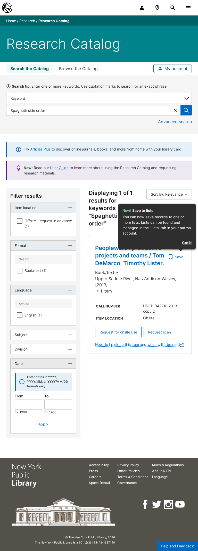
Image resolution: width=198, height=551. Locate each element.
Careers (95, 477)
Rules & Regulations (168, 465)
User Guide (59, 167)
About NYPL (162, 471)
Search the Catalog (29, 68)
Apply (43, 424)
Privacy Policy (128, 465)
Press (93, 471)
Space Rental (99, 483)
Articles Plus (40, 149)
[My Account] (142, 7)
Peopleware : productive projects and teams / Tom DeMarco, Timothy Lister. (129, 255)
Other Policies (128, 471)
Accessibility (99, 465)
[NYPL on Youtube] (180, 504)
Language (160, 477)
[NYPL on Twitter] (157, 504)
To (46, 396)
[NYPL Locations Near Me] (157, 7)
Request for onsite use (118, 332)
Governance (127, 483)
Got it (187, 242)
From (19, 396)
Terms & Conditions (132, 477)
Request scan (159, 332)
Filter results (26, 196)
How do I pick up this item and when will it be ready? (139, 344)
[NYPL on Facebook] (146, 504)
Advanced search (175, 122)
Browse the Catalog (78, 68)
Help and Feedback (177, 546)
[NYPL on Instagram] (169, 504)
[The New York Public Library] (7, 8)
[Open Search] (172, 7)
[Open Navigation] (188, 7)
